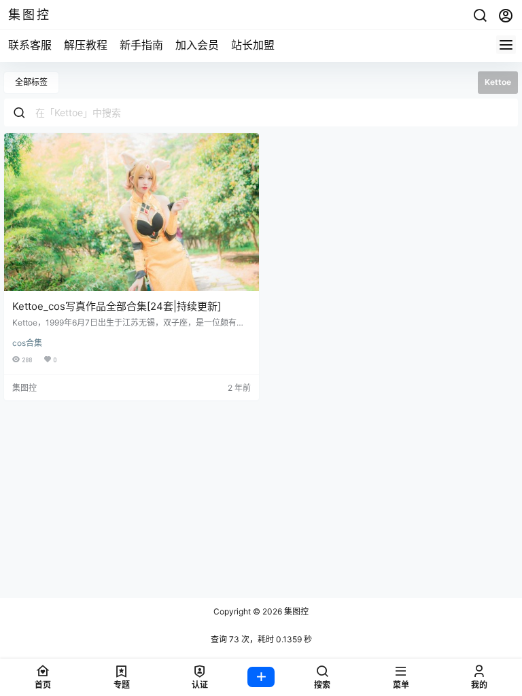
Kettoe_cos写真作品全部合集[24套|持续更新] (116, 306)
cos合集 (27, 343)
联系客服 (30, 45)
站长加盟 (253, 45)
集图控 (295, 611)
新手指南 (141, 45)
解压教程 (85, 45)
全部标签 (31, 82)
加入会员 (197, 45)
